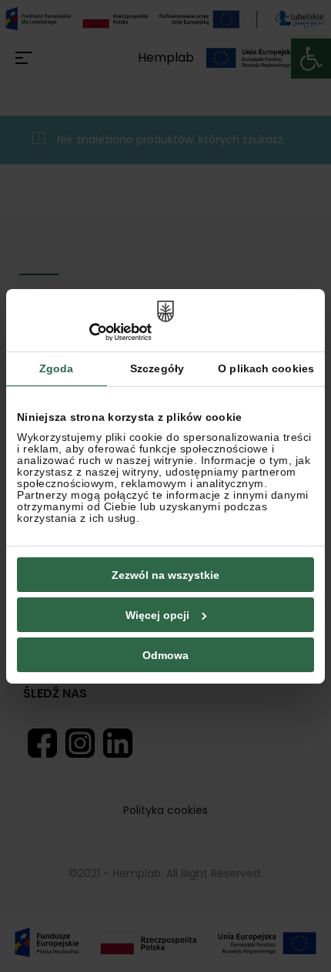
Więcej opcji (157, 615)
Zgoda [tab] (56, 368)
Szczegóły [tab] (157, 368)
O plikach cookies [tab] (266, 368)
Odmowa (165, 655)
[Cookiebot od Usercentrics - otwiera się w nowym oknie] (84, 331)
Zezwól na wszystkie (165, 575)
